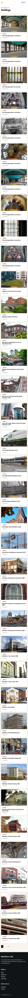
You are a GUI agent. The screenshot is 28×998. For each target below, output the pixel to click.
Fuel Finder (3, 978)
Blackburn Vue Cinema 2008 (10, 656)
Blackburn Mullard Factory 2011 (11, 784)
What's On (3, 974)
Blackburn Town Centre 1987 (10, 681)
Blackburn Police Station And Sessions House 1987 (13, 810)
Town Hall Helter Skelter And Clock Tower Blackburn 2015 (14, 423)
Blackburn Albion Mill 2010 (9, 317)
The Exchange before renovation (11, 35)
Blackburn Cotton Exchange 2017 (11, 862)
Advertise (3, 987)
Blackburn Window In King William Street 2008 (14, 604)
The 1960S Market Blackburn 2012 (11, 476)
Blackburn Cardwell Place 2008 (10, 938)
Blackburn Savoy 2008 (8, 707)
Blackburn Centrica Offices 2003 (11, 913)
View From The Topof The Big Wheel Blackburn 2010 (12, 397)
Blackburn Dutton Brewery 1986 (11, 836)
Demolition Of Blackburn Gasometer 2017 (14, 552)
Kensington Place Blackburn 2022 (11, 527)
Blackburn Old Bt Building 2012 (11, 732)
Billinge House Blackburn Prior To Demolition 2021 (11, 343)
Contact (3, 989)
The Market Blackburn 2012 (10, 450)
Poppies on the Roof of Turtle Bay (11, 291)
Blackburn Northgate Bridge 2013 (11, 758)
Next (8, 946)
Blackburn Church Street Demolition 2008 (14, 887)
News (2, 972)
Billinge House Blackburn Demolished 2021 (13, 370)
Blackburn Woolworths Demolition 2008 (13, 578)
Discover (3, 976)
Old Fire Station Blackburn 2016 (11, 501)
